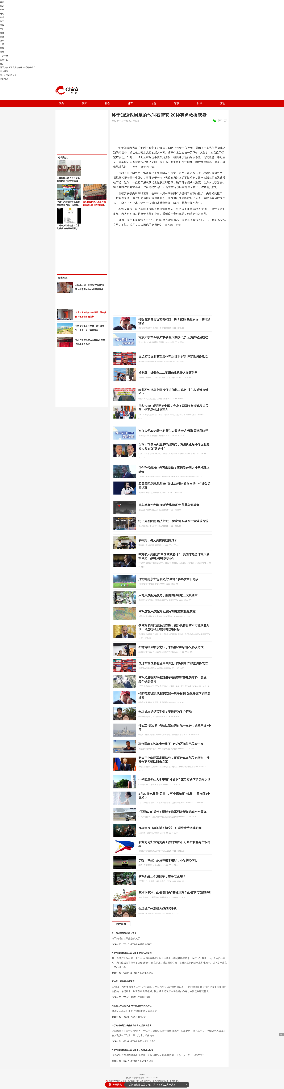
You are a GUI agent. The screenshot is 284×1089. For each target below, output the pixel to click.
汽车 (2, 21)
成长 (33, 67)
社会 (107, 103)
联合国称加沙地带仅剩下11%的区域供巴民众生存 (171, 743)
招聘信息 (139, 1080)
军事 (2, 9)
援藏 (2, 32)
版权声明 (147, 1080)
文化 (2, 28)
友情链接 (164, 1080)
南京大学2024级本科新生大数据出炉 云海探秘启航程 (173, 337)
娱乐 (2, 17)
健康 (2, 40)
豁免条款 (156, 1080)
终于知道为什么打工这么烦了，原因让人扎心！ (133, 1049)
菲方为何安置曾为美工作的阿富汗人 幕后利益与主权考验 (174, 844)
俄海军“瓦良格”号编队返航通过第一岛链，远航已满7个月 (174, 727)
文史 (6, 67)
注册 (2, 78)
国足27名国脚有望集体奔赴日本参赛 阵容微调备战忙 (173, 356)
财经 (2, 13)
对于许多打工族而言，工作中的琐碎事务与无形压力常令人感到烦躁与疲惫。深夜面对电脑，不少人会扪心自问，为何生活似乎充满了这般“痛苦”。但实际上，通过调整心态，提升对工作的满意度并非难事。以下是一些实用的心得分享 (169, 962)
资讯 (2, 5)
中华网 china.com (68, 90)
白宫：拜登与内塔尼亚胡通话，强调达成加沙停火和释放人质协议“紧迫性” (173, 446)
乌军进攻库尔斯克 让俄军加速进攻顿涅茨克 (167, 611)
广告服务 (122, 1080)
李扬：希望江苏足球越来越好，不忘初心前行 (168, 860)
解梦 (21, 67)
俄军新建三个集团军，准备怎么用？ (162, 876)
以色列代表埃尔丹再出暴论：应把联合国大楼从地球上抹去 (173, 469)
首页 (2, 1)
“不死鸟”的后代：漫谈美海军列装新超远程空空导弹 (172, 811)
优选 (2, 48)
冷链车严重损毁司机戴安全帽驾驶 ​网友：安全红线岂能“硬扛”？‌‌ (68, 204)
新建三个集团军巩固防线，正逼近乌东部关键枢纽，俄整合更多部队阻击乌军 (173, 759)
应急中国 (4, 59)
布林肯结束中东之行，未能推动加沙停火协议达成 (171, 647)
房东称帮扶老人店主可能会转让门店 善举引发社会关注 (94, 204)
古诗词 (11, 67)
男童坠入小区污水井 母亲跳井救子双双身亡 (132, 1005)
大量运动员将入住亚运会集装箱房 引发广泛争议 (68, 179)
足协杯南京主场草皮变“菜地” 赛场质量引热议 (168, 579)
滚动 (222, 103)
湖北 (2, 74)
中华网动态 (174, 1080)
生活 (25, 67)
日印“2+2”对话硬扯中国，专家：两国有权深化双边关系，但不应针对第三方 (173, 407)
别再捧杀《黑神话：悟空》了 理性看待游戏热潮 (169, 828)
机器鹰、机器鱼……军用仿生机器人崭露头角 (168, 372)
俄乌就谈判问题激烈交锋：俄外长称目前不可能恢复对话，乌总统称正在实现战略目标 (173, 627)
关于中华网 (113, 1080)
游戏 (2, 25)
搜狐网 (136, 120)
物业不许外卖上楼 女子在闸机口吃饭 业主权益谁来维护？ (173, 391)
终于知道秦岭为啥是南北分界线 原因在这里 (132, 1025)
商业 (29, 67)
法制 (2, 51)
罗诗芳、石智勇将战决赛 (123, 981)
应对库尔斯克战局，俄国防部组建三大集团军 (168, 595)
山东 (6, 74)
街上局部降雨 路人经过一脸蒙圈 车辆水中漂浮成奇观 (173, 521)
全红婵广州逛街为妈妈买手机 (157, 908)
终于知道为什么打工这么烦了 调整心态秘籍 (132, 952)
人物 (16, 67)
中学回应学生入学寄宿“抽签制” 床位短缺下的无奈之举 (174, 779)
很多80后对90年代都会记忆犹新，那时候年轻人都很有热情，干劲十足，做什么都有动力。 (159, 1055)
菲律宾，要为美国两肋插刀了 (157, 540)
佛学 (2, 67)
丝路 (14, 74)
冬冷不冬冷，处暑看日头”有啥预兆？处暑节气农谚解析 (174, 892)
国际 (84, 103)
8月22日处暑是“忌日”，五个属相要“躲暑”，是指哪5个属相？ (174, 795)
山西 (10, 74)
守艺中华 (4, 55)
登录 (6, 78)
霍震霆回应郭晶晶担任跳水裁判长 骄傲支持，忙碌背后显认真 (174, 485)
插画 (2, 36)
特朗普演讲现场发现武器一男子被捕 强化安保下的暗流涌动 (174, 321)
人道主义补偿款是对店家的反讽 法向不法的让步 (68, 227)
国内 (61, 103)
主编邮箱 (142, 1074)
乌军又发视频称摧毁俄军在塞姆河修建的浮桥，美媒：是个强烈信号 (173, 679)
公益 (2, 44)
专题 (153, 103)
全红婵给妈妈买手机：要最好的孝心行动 (165, 711)
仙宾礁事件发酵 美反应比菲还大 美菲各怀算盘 (168, 505)
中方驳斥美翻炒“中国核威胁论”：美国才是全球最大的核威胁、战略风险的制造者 (173, 556)
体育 (130, 103)
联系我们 (131, 1080)
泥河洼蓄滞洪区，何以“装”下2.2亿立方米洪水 (152, 1084)
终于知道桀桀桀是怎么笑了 (124, 932)
